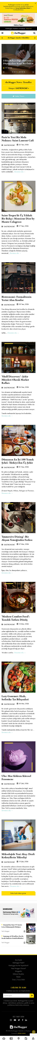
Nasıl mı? (28, 28)
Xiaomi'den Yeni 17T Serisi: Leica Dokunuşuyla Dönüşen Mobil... (12, 926)
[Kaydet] (24, 931)
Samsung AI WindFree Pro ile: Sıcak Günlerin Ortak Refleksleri (13, 937)
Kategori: (18, 88)
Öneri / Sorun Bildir (18, 980)
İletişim (18, 977)
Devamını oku (19, 172)
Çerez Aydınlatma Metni (23, 8)
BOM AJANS (22, 1033)
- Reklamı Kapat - (18, 25)
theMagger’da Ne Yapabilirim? (18, 965)
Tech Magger (5, 931)
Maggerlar (18, 971)
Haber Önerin (19, 96)
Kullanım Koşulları (18, 974)
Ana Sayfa (18, 960)
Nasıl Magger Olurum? (18, 968)
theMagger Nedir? (18, 963)
